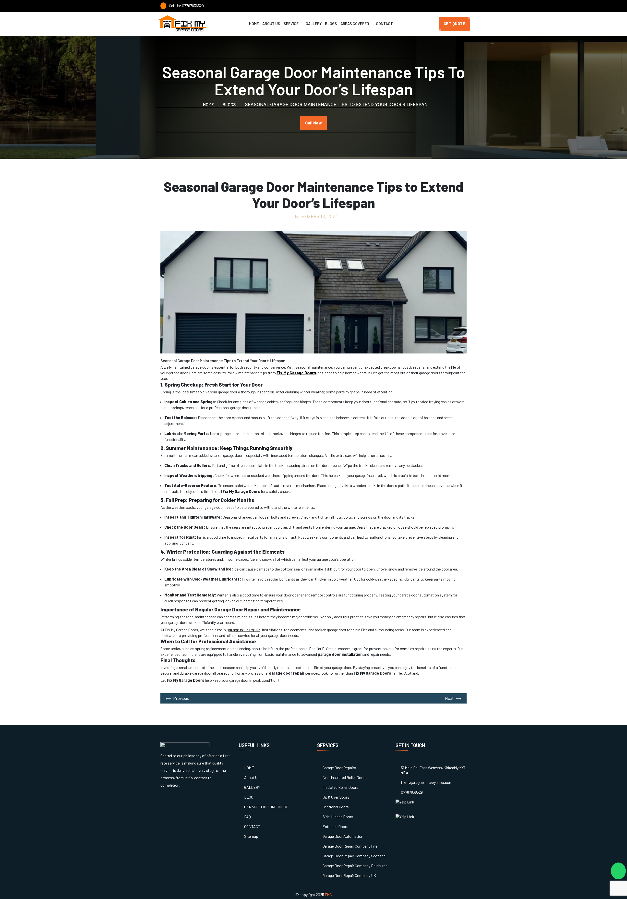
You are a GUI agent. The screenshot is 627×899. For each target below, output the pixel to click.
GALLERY (314, 23)
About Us (251, 777)
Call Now (313, 123)
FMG (328, 894)
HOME (254, 23)
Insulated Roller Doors (340, 787)
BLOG (248, 797)
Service (291, 23)
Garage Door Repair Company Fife (350, 846)
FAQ (247, 816)
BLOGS (331, 23)
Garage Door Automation (343, 836)
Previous (181, 698)
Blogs (229, 104)
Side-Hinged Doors (338, 816)
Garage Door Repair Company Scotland (354, 855)
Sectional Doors (336, 806)
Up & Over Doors (336, 797)
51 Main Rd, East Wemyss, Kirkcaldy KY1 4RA (433, 770)
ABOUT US (271, 23)
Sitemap (251, 836)
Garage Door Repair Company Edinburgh (355, 865)
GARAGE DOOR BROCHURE (266, 806)
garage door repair (243, 629)
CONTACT (384, 23)
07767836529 (412, 792)
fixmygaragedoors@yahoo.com (426, 782)
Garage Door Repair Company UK (349, 875)
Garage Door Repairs (339, 767)
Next (449, 698)
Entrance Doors (335, 826)
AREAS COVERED (355, 23)
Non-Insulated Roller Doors (345, 777)
